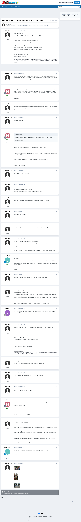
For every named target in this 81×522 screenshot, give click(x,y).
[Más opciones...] (56, 31)
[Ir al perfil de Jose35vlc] (7, 260)
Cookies (50, 516)
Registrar (77, 2)
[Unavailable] (17, 467)
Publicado (19, 30)
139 (8, 266)
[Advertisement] (30, 15)
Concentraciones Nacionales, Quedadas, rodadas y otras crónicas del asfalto (32, 25)
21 (7, 319)
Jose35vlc (7, 255)
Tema (30, 516)
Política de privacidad (37, 516)
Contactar (45, 516)
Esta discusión (73, 6)
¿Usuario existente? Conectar (65, 2)
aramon (7, 308)
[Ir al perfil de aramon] (7, 313)
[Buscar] (78, 7)
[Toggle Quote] (15, 134)
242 (8, 98)
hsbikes (7, 87)
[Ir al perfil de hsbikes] (7, 91)
